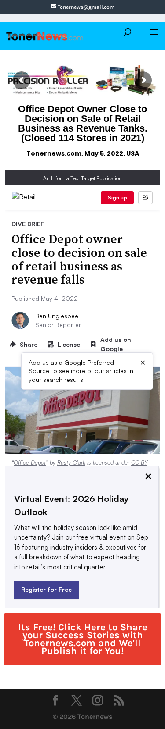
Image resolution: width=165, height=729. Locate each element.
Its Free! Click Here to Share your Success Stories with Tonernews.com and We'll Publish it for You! (82, 639)
